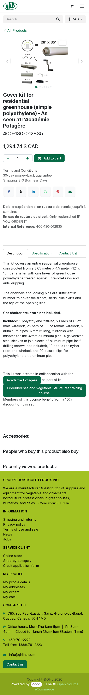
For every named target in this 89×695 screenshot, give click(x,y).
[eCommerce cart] (72, 6)
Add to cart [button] (51, 158)
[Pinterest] (58, 192)
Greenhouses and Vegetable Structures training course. (44, 390)
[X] (21, 192)
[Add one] (27, 158)
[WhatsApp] (46, 192)
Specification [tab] (41, 253)
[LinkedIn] (33, 192)
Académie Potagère (22, 380)
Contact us (15, 664)
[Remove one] (8, 158)
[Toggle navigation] (82, 6)
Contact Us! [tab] (68, 253)
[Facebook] (9, 192)
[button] (7, 61)
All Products (17, 30)
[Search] (58, 19)
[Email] (70, 192)
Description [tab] (15, 253)
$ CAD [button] (74, 19)
